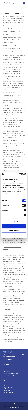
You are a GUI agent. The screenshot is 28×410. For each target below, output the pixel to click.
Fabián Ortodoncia (13, 406)
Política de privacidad (9, 392)
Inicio (5, 366)
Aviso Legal (7, 390)
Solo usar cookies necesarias (14, 235)
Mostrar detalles (18, 221)
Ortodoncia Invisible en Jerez (11, 373)
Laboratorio (7, 369)
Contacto (6, 383)
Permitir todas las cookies (14, 226)
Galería (5, 385)
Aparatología (7, 371)
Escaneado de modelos (10, 376)
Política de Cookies (8, 395)
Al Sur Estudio (15, 408)
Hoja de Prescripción (9, 388)
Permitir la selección (14, 230)
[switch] (24, 205)
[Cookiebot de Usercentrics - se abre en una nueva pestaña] (19, 174)
